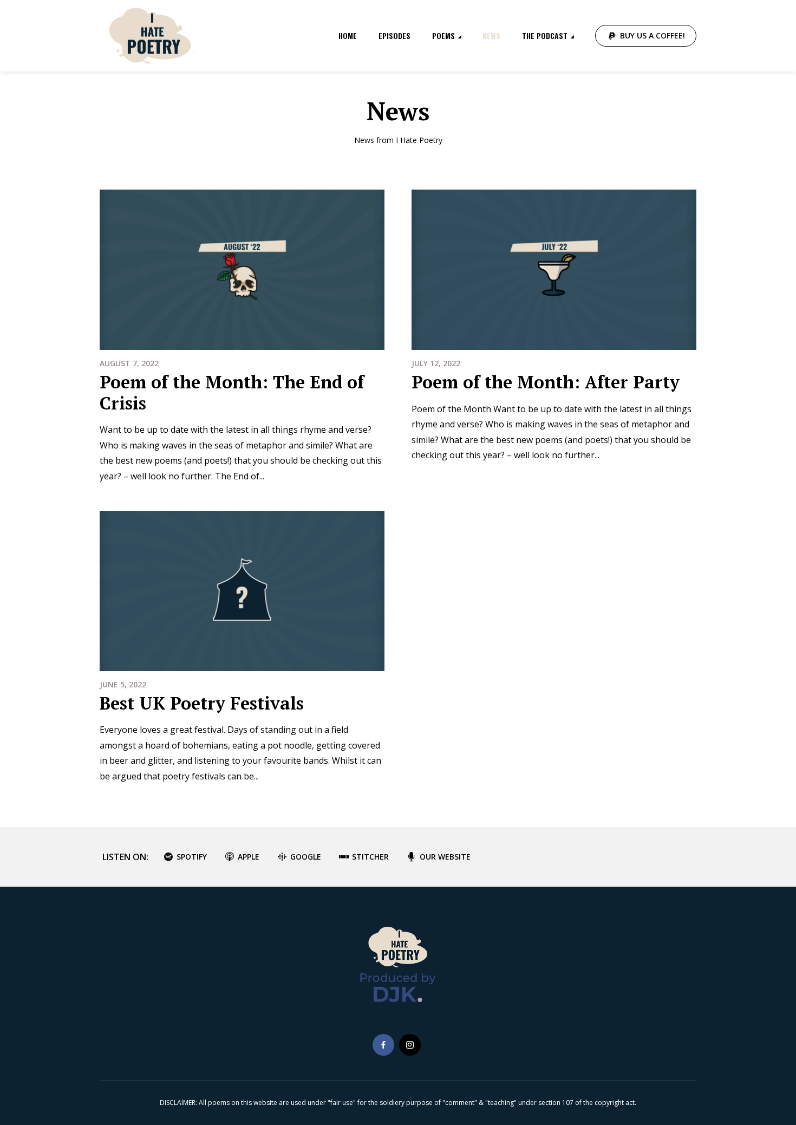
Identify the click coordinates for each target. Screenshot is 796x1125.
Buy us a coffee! (652, 35)
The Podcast (544, 35)
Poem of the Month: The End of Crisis (232, 392)
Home (347, 35)
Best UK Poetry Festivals (202, 703)
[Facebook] (383, 1045)
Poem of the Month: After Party (546, 381)
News (491, 35)
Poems (443, 35)
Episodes (394, 35)
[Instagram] (410, 1045)
